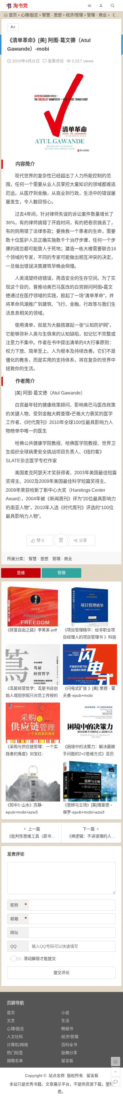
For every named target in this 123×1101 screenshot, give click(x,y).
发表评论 (55, 61)
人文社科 (15, 1036)
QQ (13, 946)
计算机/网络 (17, 1044)
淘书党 (20, 6)
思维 (21, 572)
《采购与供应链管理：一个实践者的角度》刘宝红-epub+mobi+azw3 (32, 753)
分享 (83, 540)
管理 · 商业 (97, 15)
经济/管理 (74, 15)
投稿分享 (69, 1052)
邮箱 (18, 919)
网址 (14, 932)
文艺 (11, 1020)
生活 (65, 1020)
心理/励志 (29, 15)
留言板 (67, 1060)
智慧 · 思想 (52, 15)
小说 (65, 1012)
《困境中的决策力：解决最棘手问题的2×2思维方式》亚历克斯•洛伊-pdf (89, 753)
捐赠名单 (15, 1060)
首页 (13, 15)
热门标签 (15, 1052)
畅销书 (67, 1028)
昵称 (18, 905)
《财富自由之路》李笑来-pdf (31, 630)
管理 (61, 572)
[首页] (115, 1061)
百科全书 (69, 1044)
